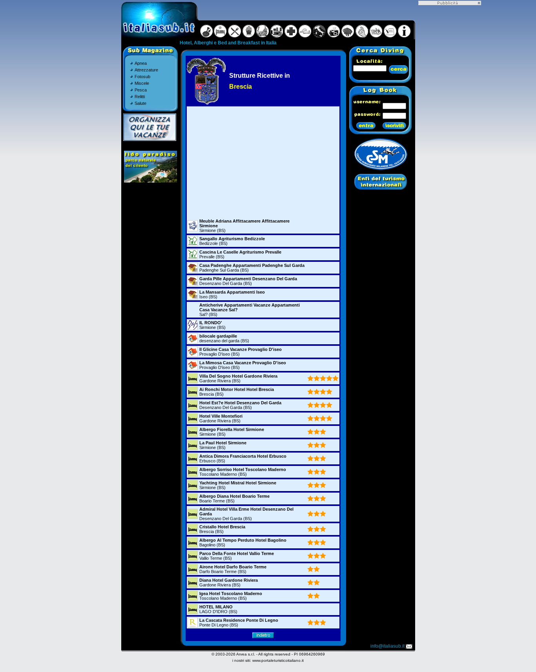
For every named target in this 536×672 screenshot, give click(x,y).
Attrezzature (146, 70)
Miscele (142, 83)
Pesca (141, 90)
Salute (140, 103)
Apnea (141, 63)
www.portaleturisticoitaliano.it (278, 660)
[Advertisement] (263, 162)
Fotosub (142, 76)
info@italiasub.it (387, 646)
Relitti (140, 96)
